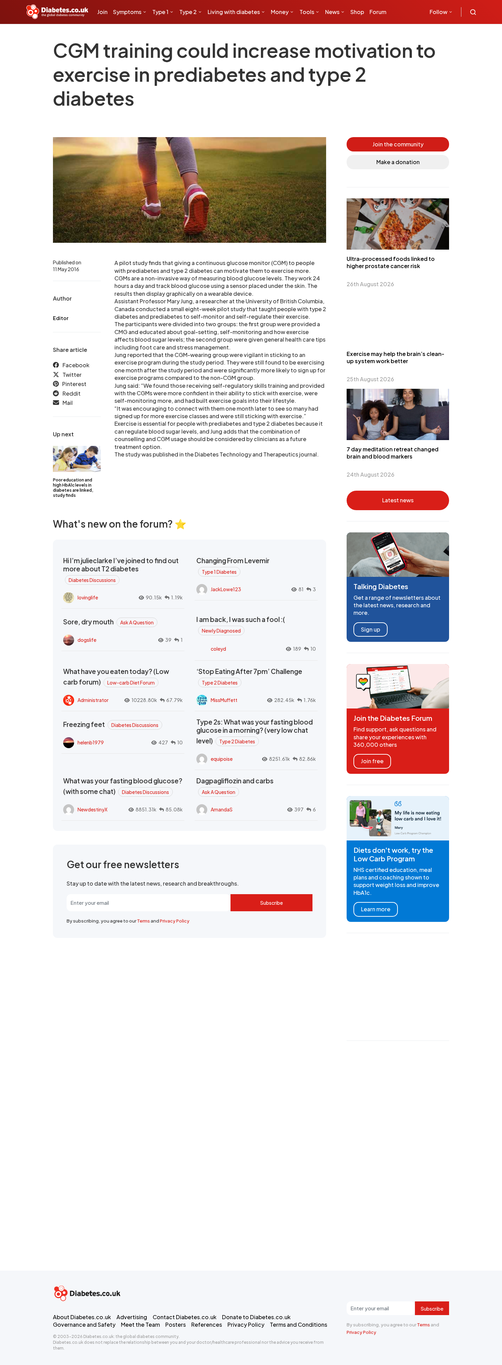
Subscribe (271, 903)
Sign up (370, 629)
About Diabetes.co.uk (82, 1317)
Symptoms (127, 11)
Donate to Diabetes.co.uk (256, 1317)
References (206, 1324)
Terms (143, 921)
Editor (60, 318)
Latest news (398, 500)
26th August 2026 (370, 284)
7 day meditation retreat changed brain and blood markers (392, 453)
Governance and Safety (84, 1324)
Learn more (375, 909)
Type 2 (188, 11)
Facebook (75, 365)
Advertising (131, 1317)
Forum (377, 11)
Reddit (71, 393)
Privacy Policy (175, 921)
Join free (372, 761)
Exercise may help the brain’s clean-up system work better (395, 357)
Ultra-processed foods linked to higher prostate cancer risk (391, 262)
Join (102, 11)
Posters (175, 1324)
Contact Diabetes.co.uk (185, 1317)
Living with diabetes (234, 11)
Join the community (398, 144)
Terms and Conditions (298, 1324)
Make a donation (398, 161)
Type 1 (160, 11)
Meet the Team (140, 1324)
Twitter (72, 374)
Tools (306, 11)
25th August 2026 (370, 379)
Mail (67, 402)
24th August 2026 (370, 474)
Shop (357, 11)
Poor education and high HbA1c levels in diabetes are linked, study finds (73, 487)
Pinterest (74, 383)
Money (280, 11)
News (332, 11)
